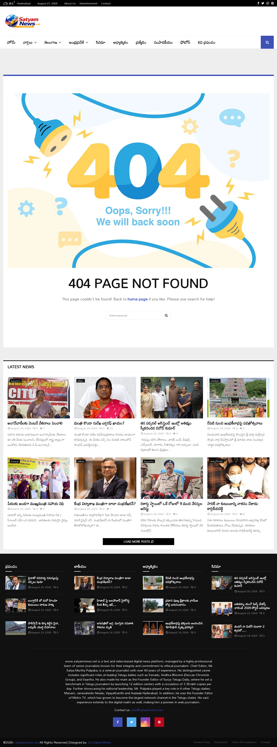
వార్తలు (28, 42)
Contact (106, 3)
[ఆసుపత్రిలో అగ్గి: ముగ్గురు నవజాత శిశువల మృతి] (84, 628)
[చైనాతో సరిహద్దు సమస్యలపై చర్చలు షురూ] (15, 583)
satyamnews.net (27, 742)
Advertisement (88, 3)
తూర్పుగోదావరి (217, 461)
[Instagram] (145, 722)
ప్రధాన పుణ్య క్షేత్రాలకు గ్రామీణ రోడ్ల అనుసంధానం (182, 602)
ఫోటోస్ (185, 42)
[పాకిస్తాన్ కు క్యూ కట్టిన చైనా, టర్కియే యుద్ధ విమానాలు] (15, 628)
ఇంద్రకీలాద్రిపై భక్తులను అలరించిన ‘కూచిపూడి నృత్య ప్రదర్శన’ (184, 625)
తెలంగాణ (51, 42)
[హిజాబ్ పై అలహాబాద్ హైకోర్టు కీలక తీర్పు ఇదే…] (84, 605)
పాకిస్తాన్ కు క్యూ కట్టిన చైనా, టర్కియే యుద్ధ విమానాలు (43, 625)
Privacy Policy (201, 742)
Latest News (21, 367)
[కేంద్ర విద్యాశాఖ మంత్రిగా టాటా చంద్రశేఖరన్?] (105, 478)
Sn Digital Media (99, 742)
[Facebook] (117, 722)
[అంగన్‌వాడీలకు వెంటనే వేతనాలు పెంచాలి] (39, 397)
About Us (70, 3)
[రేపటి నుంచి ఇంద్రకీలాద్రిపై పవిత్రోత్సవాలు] (238, 397)
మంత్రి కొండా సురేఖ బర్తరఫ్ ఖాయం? (99, 423)
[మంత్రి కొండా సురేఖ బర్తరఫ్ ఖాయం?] (105, 397)
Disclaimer (220, 742)
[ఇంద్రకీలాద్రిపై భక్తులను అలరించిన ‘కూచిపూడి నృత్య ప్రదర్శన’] (153, 628)
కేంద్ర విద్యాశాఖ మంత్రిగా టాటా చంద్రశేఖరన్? (105, 503)
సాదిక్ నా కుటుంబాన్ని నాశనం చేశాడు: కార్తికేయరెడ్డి (233, 506)
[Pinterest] (159, 722)
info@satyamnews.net (147, 710)
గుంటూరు (15, 461)
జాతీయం (81, 461)
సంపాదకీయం (163, 42)
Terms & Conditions (244, 742)
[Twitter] (131, 722)
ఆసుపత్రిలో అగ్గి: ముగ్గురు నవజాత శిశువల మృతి (115, 625)
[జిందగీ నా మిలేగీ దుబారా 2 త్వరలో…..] (222, 631)
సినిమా (100, 42)
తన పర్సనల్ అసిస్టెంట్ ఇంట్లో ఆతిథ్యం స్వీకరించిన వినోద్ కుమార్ (166, 425)
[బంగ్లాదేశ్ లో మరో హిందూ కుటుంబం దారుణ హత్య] (15, 605)
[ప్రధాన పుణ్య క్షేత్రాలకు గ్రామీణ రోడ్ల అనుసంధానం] (153, 605)
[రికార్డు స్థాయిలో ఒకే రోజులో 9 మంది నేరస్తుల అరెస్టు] (172, 478)
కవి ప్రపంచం (206, 42)
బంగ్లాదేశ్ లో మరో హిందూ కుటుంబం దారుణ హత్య (43, 602)
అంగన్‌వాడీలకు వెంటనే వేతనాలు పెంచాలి (35, 423)
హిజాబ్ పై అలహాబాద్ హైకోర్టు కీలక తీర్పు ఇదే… (113, 602)
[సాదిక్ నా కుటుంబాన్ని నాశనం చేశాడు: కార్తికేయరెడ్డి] (238, 478)
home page (138, 299)
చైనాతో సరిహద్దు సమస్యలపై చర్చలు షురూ (43, 580)
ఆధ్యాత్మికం (120, 42)
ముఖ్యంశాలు (16, 380)
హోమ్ (11, 42)
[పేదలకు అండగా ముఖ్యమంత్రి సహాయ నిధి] (39, 478)
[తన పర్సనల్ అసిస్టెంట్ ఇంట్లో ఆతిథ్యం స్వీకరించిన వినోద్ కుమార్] (172, 397)
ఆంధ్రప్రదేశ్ (76, 42)
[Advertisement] (195, 20)
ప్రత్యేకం (141, 42)
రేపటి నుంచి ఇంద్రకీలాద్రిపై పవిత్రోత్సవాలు (235, 423)
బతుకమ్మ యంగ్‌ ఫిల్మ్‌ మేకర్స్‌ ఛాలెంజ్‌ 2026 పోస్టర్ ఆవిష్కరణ (252, 606)
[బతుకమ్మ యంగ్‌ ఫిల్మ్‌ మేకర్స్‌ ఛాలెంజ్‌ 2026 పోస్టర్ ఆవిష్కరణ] (222, 609)
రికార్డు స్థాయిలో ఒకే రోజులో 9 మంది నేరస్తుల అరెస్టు (171, 506)
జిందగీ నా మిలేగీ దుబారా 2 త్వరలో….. (249, 628)
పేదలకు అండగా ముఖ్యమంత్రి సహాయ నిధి (36, 503)
